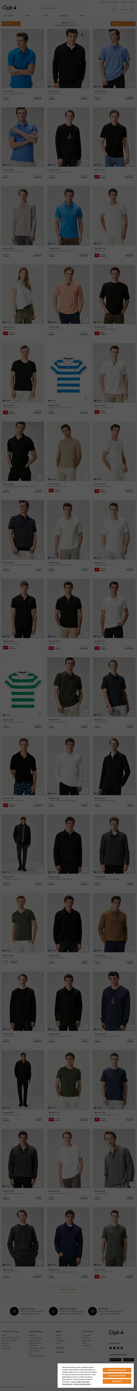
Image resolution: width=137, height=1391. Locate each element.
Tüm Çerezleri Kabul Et (117, 1370)
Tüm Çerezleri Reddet (117, 1376)
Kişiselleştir (117, 1381)
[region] (96, 1375)
